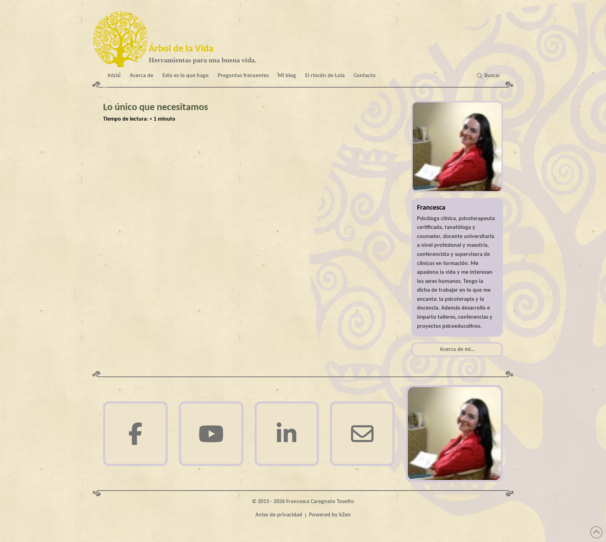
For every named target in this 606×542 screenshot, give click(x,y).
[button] (490, 76)
